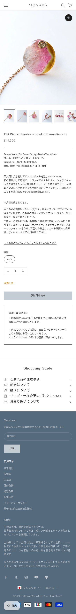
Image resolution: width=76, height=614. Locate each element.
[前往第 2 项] (21, 116)
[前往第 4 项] (46, 116)
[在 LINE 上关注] (46, 577)
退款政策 (8, 491)
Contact (7, 480)
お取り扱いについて (25, 401)
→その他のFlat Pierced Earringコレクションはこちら (30, 243)
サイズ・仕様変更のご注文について (36, 396)
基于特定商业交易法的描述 (18, 508)
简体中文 (50, 588)
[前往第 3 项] (34, 116)
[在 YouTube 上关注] (36, 577)
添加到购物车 (38, 295)
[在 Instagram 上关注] (26, 577)
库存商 (7, 474)
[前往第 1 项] (9, 116)
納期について (20, 390)
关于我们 (8, 468)
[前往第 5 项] (59, 116)
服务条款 (8, 485)
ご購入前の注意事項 (25, 379)
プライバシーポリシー (15, 503)
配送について (20, 384)
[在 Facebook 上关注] (6, 577)
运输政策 (8, 497)
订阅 (12, 448)
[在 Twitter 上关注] (16, 577)
